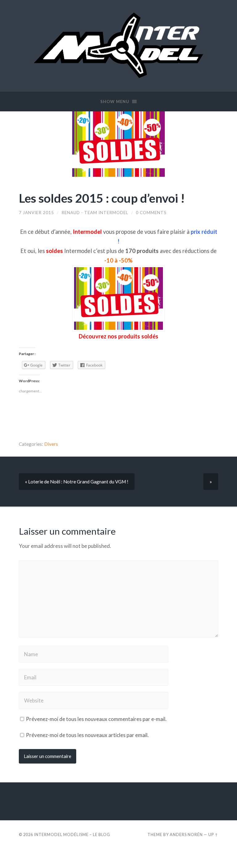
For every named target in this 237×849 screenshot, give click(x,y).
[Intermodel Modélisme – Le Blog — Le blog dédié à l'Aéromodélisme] (118, 45)
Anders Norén (186, 834)
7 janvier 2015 (36, 212)
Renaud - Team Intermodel (94, 212)
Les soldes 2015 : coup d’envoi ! (102, 198)
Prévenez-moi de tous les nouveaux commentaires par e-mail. (96, 719)
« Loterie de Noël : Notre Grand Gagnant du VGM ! (76, 481)
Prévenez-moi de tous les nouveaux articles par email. (87, 735)
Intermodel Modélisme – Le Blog (72, 834)
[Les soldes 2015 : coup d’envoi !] (118, 144)
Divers (51, 444)
